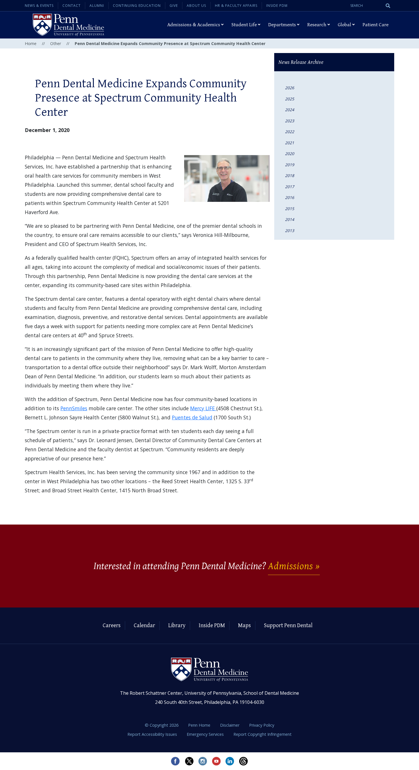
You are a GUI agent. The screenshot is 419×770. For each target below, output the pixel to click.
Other (55, 43)
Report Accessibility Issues (152, 734)
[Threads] (243, 761)
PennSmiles (73, 408)
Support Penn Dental (288, 625)
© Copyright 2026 (161, 725)
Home (30, 43)
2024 (289, 109)
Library (177, 625)
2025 (289, 98)
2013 (289, 230)
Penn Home (199, 725)
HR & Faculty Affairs (236, 5)
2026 (289, 87)
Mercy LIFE (203, 408)
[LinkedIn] (230, 761)
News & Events (39, 5)
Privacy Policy (261, 725)
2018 (289, 175)
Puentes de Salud (192, 417)
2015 (289, 208)
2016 (289, 197)
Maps (244, 625)
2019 (289, 164)
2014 (289, 219)
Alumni (97, 5)
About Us (196, 5)
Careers (112, 625)
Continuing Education (137, 5)
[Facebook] (175, 761)
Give (174, 5)
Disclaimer (230, 725)
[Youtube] (216, 761)
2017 (289, 186)
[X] (189, 761)
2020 (289, 153)
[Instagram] (202, 761)
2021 (289, 142)
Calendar (144, 625)
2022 (289, 131)
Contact (71, 5)
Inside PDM (277, 5)
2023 (289, 120)
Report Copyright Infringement (262, 734)
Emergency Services (206, 734)
